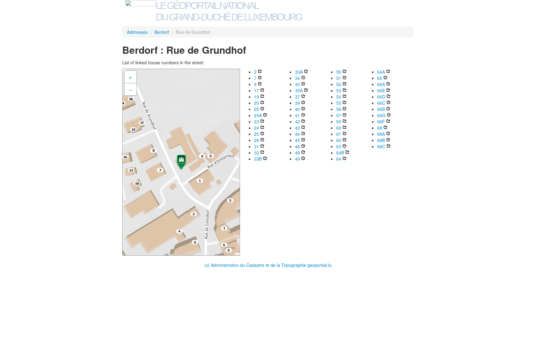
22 (256, 109)
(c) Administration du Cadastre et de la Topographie (255, 265)
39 (297, 103)
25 (256, 134)
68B (381, 140)
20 (256, 103)
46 (297, 146)
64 (338, 159)
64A (381, 72)
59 (338, 121)
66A (381, 84)
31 (256, 146)
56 (338, 109)
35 (297, 84)
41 (297, 115)
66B (381, 109)
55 (338, 103)
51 (338, 78)
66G (381, 115)
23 (256, 121)
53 (338, 90)
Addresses (137, 32)
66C (381, 103)
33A (299, 72)
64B (340, 152)
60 (338, 128)
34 (297, 78)
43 (297, 128)
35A (299, 90)
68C (381, 146)
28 (256, 140)
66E (381, 90)
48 (297, 152)
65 (379, 78)
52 (338, 84)
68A (381, 134)
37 (297, 97)
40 (297, 109)
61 (338, 134)
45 (297, 140)
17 (256, 90)
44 (297, 134)
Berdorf (161, 32)
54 (338, 97)
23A (258, 115)
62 (338, 140)
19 (256, 97)
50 (338, 72)
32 (256, 152)
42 (297, 121)
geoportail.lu (319, 265)
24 (256, 128)
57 (338, 115)
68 (379, 128)
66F (381, 121)
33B (258, 159)
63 (338, 146)
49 (297, 159)
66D (381, 97)
